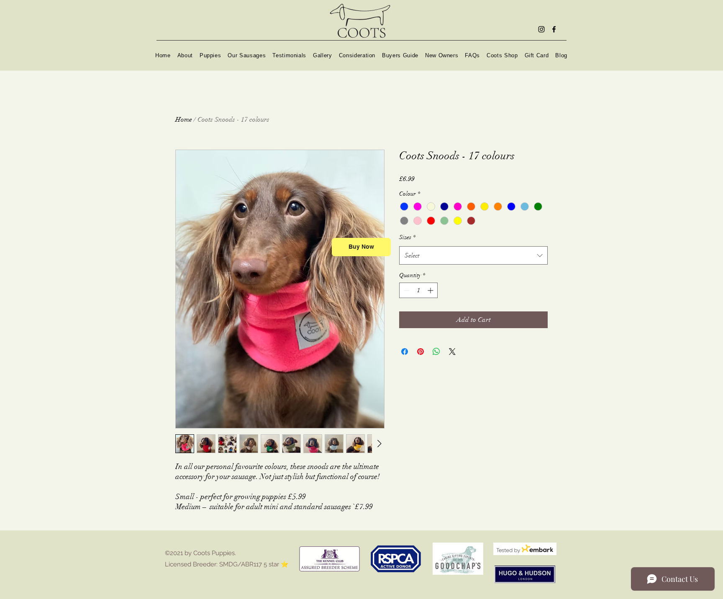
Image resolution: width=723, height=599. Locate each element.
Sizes (407, 237)
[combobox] (473, 255)
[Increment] (431, 290)
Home (183, 119)
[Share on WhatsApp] (436, 352)
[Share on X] (452, 352)
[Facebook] (554, 29)
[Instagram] (541, 29)
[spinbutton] (418, 290)
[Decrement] (405, 290)
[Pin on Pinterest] (420, 352)
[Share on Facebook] (405, 352)
